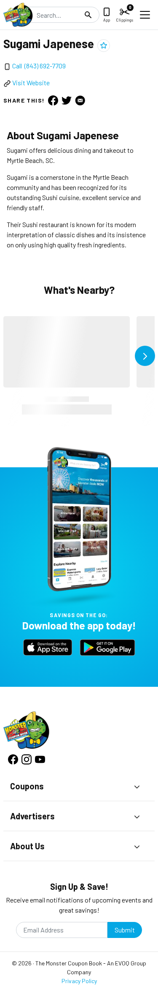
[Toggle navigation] (145, 15)
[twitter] (67, 100)
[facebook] (53, 100)
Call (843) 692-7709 (39, 66)
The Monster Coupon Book (68, 963)
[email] (80, 100)
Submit (125, 930)
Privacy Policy (79, 980)
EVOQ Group (130, 963)
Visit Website (31, 83)
